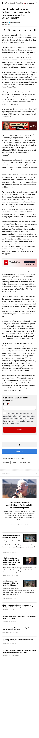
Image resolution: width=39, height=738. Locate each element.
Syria (14, 462)
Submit (19, 430)
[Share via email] (24, 30)
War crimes (6, 462)
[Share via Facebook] (4, 30)
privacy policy (11, 421)
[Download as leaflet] (29, 30)
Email (5, 404)
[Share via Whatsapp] (14, 30)
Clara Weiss (5, 22)
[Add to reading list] (34, 30)
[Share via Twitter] (9, 30)
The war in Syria (25, 462)
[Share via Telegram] (19, 30)
